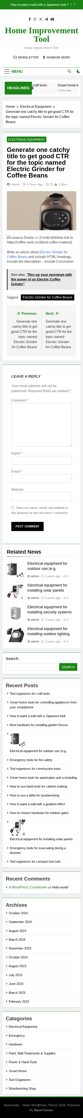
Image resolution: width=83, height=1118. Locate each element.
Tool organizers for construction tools (35, 768)
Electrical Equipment (26, 139)
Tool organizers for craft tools (30, 693)
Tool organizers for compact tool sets (35, 861)
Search (12, 659)
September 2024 (20, 922)
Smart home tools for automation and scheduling (43, 777)
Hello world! (60, 887)
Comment (19, 400)
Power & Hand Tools (23, 1062)
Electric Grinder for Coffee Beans (47, 297)
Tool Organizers (20, 1080)
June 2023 (16, 984)
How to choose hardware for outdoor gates (39, 813)
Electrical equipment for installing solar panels (41, 839)
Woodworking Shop (22, 1088)
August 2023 (17, 966)
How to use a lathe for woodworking (34, 795)
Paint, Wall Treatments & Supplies (32, 1053)
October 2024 (18, 913)
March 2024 (17, 939)
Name (17, 453)
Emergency (17, 1035)
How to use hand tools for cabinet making (38, 786)
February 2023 (19, 1001)
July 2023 (15, 975)
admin (15, 184)
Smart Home (18, 1071)
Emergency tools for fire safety (31, 760)
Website (17, 489)
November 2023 (20, 948)
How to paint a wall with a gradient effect (37, 804)
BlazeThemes (43, 1110)
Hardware (15, 1044)
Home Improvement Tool (41, 35)
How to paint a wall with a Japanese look (38, 4)
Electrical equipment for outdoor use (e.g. (38, 751)
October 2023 (18, 957)
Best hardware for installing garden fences (39, 725)
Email (16, 471)
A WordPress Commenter (28, 887)
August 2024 (17, 931)
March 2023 (17, 992)
